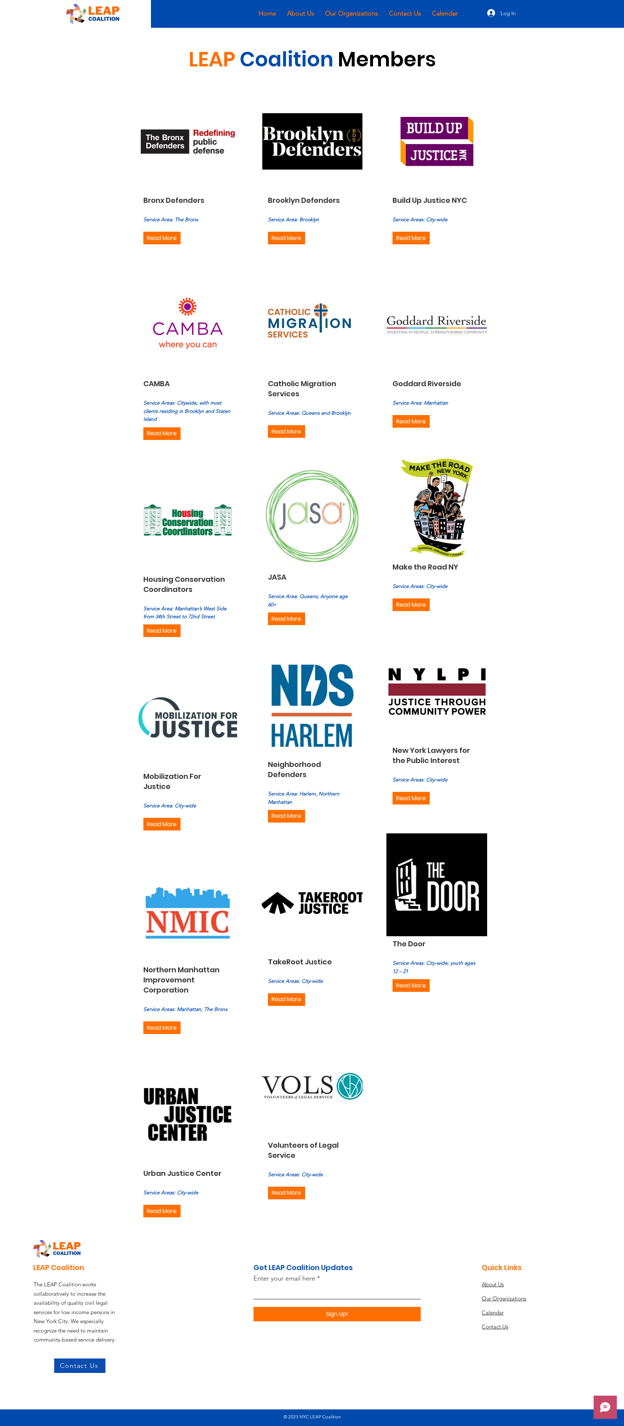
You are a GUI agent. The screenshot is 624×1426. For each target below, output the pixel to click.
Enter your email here (284, 1278)
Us (493, 1284)
